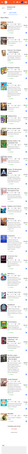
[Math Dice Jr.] (4, 277)
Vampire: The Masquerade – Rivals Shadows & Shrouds (14, 171)
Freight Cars (10, 37)
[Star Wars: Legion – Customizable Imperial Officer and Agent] (4, 358)
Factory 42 (10, 22)
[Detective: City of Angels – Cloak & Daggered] (4, 53)
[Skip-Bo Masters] (4, 325)
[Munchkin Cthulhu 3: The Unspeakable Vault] (4, 144)
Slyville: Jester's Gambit (14, 128)
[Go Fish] (4, 86)
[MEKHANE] (4, 417)
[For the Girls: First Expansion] (4, 259)
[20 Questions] (4, 239)
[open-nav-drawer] (2, 2)
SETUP (9, 399)
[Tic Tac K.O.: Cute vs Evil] (4, 295)
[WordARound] (4, 308)
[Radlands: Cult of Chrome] (4, 209)
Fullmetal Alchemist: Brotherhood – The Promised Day (12, 339)
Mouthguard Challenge (13, 67)
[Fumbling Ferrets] (4, 119)
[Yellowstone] (4, 222)
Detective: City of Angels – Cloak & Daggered (14, 51)
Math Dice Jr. (11, 273)
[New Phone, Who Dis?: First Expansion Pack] (4, 192)
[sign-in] (26, 2)
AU (19, 2)
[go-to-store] (26, 33)
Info (5, 12)
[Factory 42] (4, 25)
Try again (14, 429)
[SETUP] (4, 403)
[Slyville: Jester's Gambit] (4, 131)
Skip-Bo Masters (12, 322)
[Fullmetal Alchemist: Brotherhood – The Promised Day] (4, 340)
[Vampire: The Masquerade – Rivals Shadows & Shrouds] (4, 172)
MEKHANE (10, 413)
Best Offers (12, 12)
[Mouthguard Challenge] (4, 71)
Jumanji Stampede (12, 379)
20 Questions (11, 236)
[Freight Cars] (4, 41)
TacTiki (9, 103)
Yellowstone (10, 218)
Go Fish (9, 83)
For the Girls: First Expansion (12, 257)
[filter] (26, 17)
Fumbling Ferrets (12, 116)
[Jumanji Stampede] (4, 382)
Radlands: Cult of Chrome (14, 206)
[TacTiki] (4, 106)
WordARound (11, 305)
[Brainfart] (4, 160)
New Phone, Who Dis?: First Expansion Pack (13, 189)
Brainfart (9, 157)
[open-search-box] (14, 2)
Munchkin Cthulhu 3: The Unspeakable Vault (13, 142)
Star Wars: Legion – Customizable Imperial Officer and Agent (13, 357)
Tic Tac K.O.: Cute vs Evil (14, 292)
